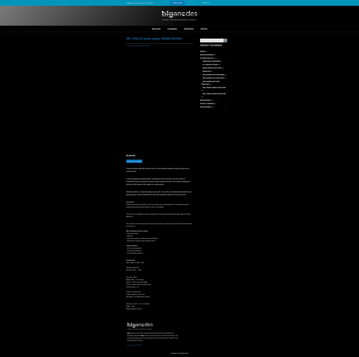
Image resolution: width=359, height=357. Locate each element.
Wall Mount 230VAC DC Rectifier (214, 87)
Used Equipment (205, 107)
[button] (177, 3)
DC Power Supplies (206, 58)
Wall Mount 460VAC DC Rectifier (141, 46)
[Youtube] (226, 3)
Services (156, 28)
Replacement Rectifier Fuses (213, 78)
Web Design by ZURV (134, 345)
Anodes (202, 51)
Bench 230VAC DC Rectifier (212, 68)
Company (172, 28)
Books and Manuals (207, 55)
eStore (204, 28)
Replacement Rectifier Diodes (213, 74)
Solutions (189, 28)
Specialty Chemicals (207, 103)
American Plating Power (211, 61)
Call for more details (134, 161)
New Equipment (205, 100)
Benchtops (207, 71)
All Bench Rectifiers (210, 64)
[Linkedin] (222, 3)
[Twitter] (218, 3)
